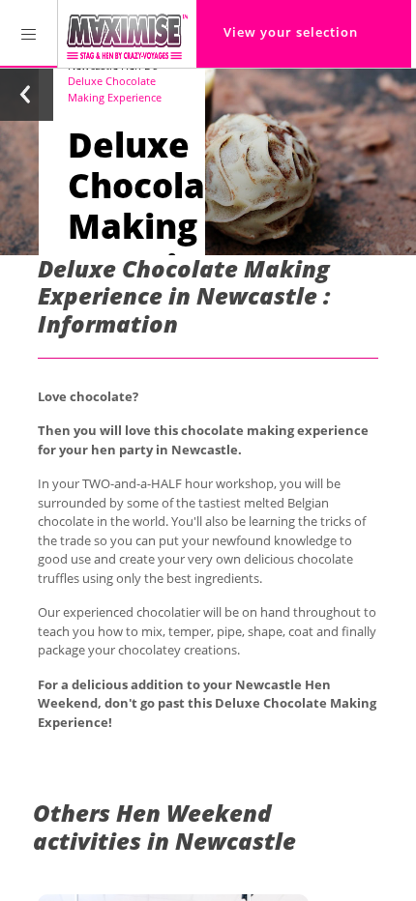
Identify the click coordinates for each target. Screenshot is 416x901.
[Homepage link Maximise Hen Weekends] (127, 34)
